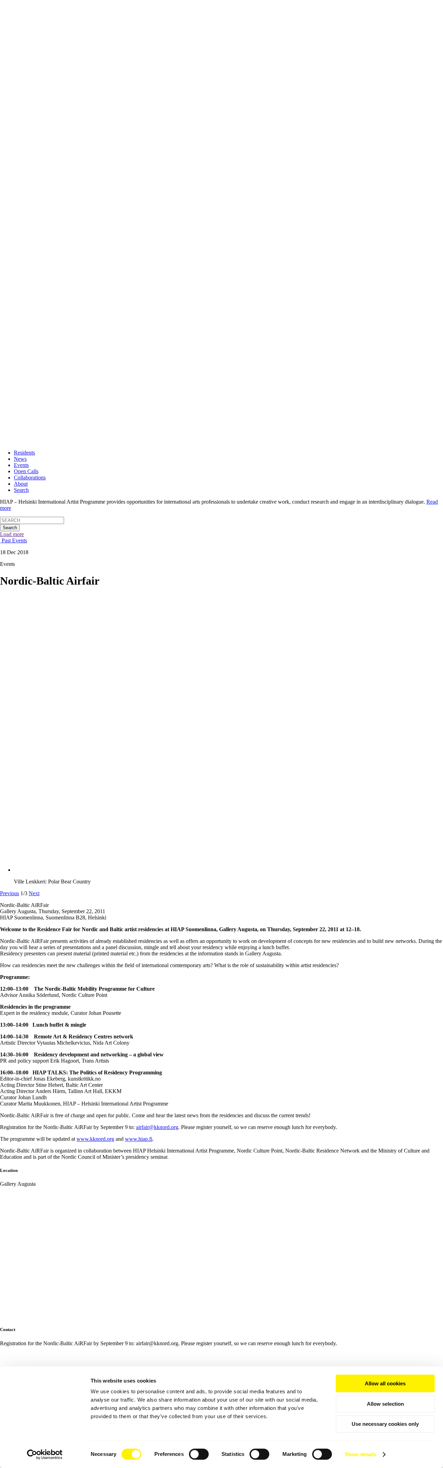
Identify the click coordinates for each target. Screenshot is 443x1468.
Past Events (13, 540)
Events (21, 465)
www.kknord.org (95, 1139)
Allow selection (385, 1404)
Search (21, 490)
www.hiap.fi (138, 1139)
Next (34, 893)
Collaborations (30, 477)
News (20, 459)
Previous (9, 893)
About (21, 484)
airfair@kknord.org (157, 1127)
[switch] (199, 1454)
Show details (360, 1454)
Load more (12, 534)
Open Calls (26, 471)
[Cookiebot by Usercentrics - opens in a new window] (45, 1454)
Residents (24, 453)
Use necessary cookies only (385, 1424)
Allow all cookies (385, 1383)
